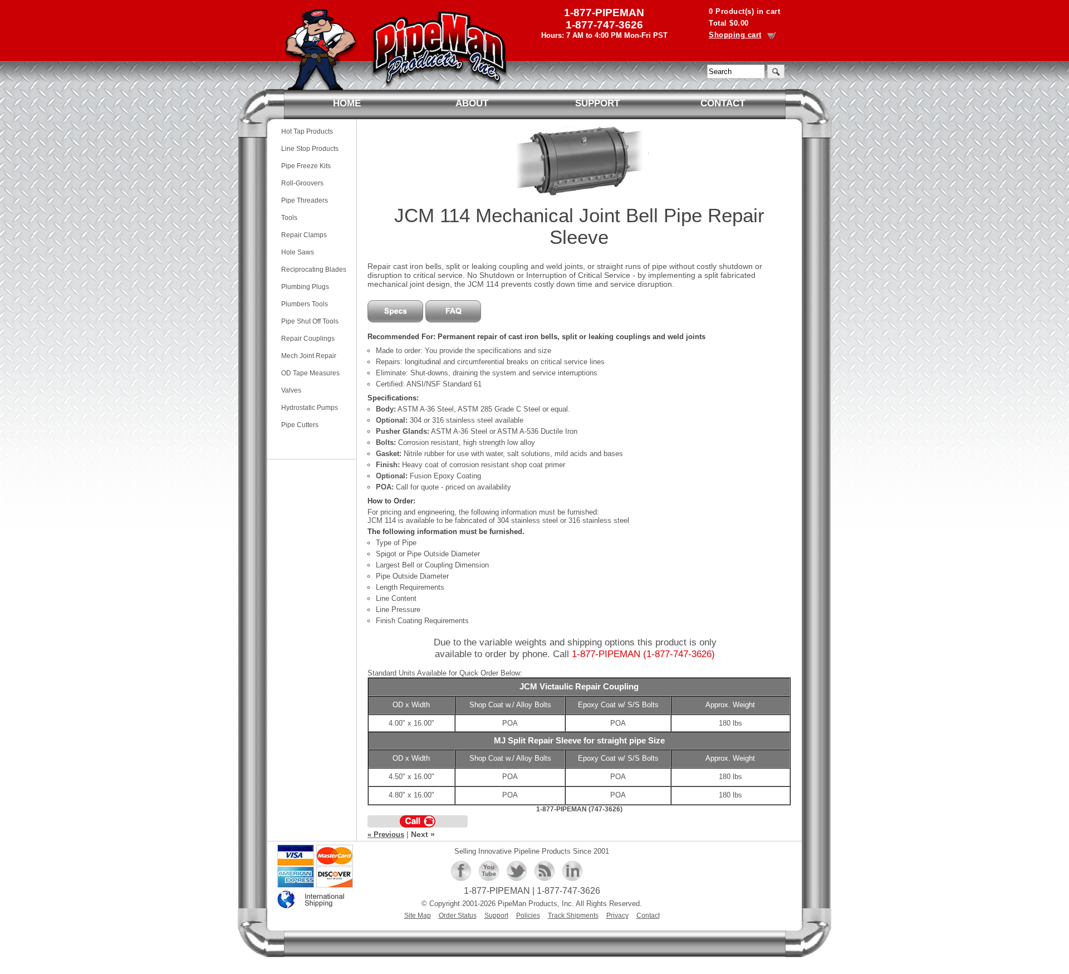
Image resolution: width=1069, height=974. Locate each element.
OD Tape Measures (310, 372)
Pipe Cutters (299, 424)
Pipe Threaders (304, 200)
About (471, 103)
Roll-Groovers (302, 183)
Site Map (417, 915)
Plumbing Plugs (305, 286)
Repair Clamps (304, 234)
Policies (528, 915)
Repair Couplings (308, 338)
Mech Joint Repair (308, 355)
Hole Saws (297, 252)
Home (347, 103)
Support (597, 103)
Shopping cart (735, 35)
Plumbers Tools (304, 303)
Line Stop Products (310, 148)
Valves (291, 390)
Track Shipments (573, 915)
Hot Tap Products (307, 131)
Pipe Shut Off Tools (310, 321)
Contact (722, 103)
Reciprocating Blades (313, 269)
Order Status (458, 915)
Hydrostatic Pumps (309, 407)
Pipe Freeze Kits (306, 165)
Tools (289, 217)
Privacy (617, 915)
